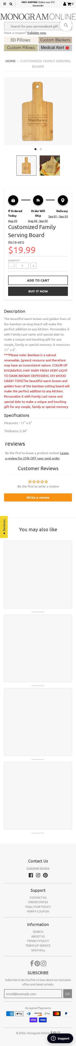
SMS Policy (38, 950)
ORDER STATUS (38, 902)
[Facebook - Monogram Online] (30, 875)
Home (10, 61)
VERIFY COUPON (38, 911)
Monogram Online (38, 1033)
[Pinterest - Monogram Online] (45, 875)
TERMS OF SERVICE (38, 945)
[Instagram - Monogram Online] (38, 875)
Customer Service (38, 868)
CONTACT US (38, 897)
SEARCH (38, 931)
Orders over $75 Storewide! (38, 3)
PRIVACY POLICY (38, 941)
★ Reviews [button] (4, 527)
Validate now (36, 33)
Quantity (14, 260)
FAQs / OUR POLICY (38, 906)
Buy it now (38, 291)
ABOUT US (38, 936)
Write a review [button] (38, 497)
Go (67, 994)
